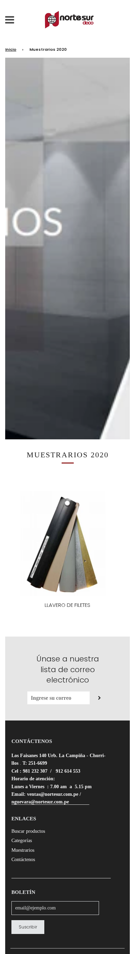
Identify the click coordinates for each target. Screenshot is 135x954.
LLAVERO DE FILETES (67, 605)
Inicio (10, 49)
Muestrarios (22, 850)
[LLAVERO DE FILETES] (67, 543)
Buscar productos (28, 831)
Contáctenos (23, 859)
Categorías (21, 840)
